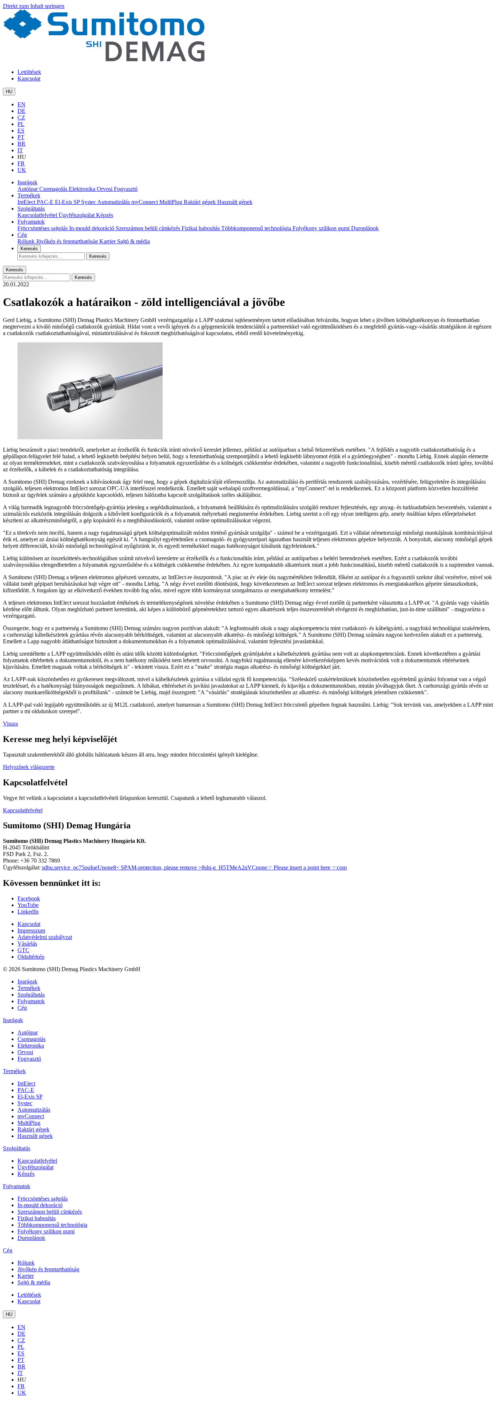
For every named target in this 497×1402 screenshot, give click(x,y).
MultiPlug (171, 202)
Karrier (108, 241)
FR (21, 163)
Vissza (10, 723)
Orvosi (105, 189)
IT (20, 150)
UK (21, 170)
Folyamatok (31, 222)
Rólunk (26, 241)
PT (20, 137)
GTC (23, 950)
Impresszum (31, 930)
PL (20, 124)
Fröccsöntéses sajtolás (43, 228)
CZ (21, 117)
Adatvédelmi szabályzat (44, 937)
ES (20, 130)
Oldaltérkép (30, 957)
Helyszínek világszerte (29, 767)
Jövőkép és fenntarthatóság (67, 241)
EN (21, 104)
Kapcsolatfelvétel (38, 215)
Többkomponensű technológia (257, 228)
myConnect (145, 202)
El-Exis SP (68, 202)
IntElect (27, 202)
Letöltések (29, 72)
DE (21, 111)
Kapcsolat (28, 78)
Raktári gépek (200, 202)
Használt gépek (235, 202)
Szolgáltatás (31, 208)
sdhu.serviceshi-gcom (194, 867)
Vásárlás (27, 943)
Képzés (104, 215)
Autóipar (28, 189)
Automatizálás (114, 202)
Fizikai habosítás (201, 228)
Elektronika (83, 189)
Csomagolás (54, 189)
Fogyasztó (126, 189)
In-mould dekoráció (92, 228)
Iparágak (27, 182)
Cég (22, 235)
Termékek (28, 195)
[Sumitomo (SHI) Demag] (104, 59)
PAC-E (46, 202)
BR (21, 144)
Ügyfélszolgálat (77, 215)
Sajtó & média (133, 241)
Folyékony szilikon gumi (322, 228)
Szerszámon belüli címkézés (149, 228)
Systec (89, 202)
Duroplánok (365, 228)
